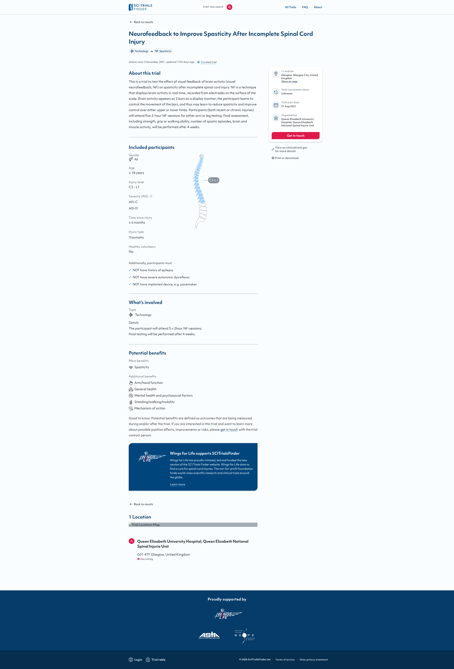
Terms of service (285, 659)
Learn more (177, 484)
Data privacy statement (314, 659)
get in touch (229, 429)
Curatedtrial (209, 62)
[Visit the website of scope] (244, 636)
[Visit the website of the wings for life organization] (227, 616)
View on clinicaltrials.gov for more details (291, 149)
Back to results (143, 22)
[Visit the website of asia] (209, 636)
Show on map (289, 81)
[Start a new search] (229, 7)
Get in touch (295, 135)
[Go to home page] (140, 7)
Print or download (287, 158)
